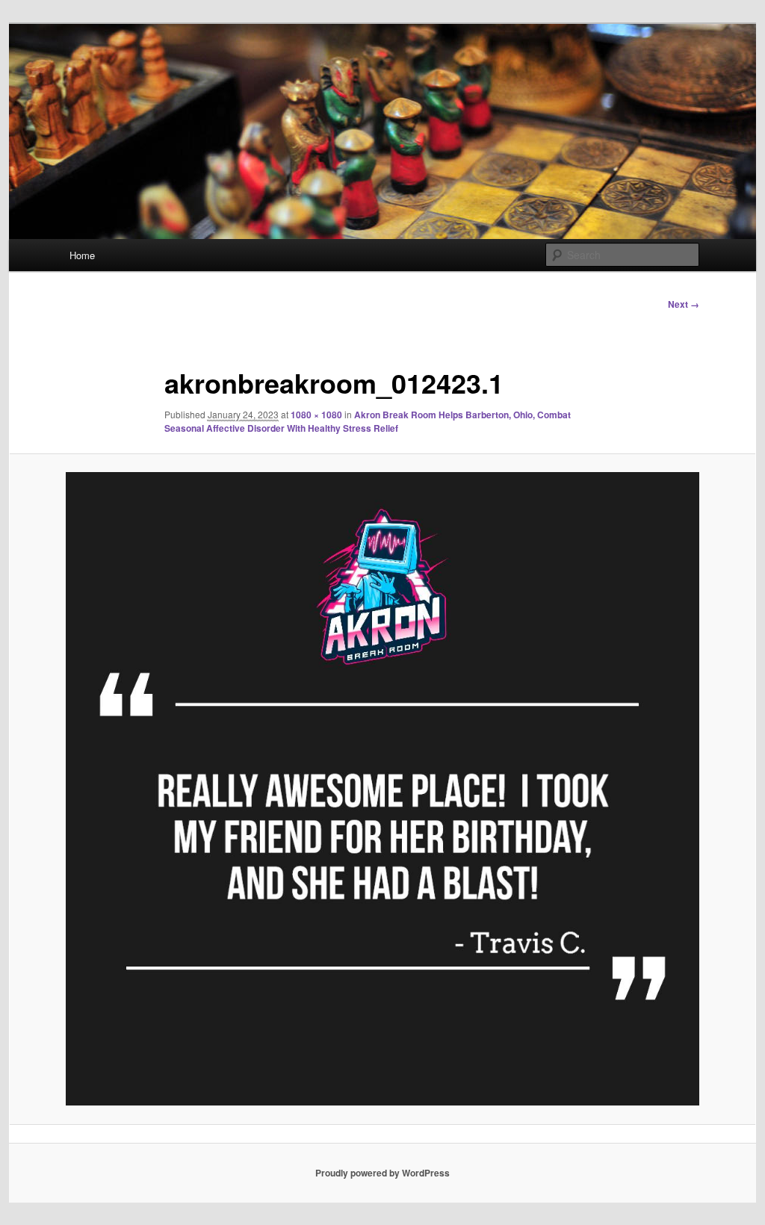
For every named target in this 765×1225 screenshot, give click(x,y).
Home (82, 255)
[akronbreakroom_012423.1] (382, 788)
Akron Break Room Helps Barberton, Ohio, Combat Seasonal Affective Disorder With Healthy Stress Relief (367, 421)
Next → (683, 304)
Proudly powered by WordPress (382, 1172)
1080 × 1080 (316, 414)
